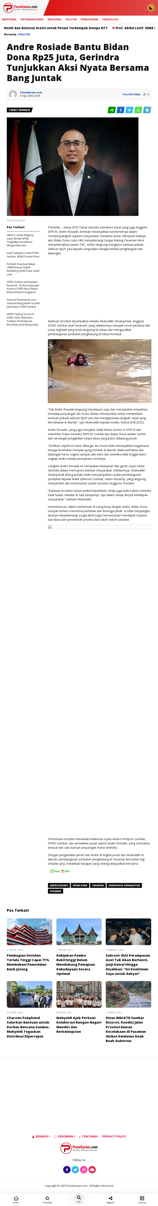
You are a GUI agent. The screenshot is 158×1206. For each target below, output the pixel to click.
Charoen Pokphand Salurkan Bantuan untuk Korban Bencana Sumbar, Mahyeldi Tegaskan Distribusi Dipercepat (28, 1027)
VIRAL (137, 94)
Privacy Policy (114, 1136)
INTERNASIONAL (32, 19)
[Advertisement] (99, 287)
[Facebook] (66, 1170)
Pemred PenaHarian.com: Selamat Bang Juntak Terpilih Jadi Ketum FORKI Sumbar (23, 303)
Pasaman (55, 891)
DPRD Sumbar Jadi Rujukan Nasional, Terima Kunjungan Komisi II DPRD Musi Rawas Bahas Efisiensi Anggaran (23, 287)
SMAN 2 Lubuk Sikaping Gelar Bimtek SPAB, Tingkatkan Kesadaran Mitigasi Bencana (20, 240)
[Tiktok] (91, 1170)
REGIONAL (55, 19)
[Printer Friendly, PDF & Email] (59, 873)
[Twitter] (75, 1170)
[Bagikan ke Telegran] (147, 110)
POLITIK (71, 19)
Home (16, 1202)
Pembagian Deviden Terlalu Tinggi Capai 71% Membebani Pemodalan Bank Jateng (28, 962)
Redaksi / (43, 1136)
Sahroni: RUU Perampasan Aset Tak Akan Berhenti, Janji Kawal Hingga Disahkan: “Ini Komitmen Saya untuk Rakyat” (128, 964)
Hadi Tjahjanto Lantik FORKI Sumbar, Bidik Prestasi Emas (23, 254)
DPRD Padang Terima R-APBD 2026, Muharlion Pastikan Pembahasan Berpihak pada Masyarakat (22, 319)
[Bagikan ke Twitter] (129, 110)
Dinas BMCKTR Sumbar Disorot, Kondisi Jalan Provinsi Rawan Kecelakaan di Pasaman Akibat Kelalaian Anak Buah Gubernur (126, 1029)
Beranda (10, 34)
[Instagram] (83, 1170)
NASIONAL (9, 19)
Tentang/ (90, 1136)
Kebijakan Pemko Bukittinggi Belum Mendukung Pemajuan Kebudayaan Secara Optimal (75, 964)
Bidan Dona (80, 885)
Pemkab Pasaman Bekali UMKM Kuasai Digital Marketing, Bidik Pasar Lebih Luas (23, 269)
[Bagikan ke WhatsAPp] (138, 110)
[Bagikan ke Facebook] (120, 110)
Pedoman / (66, 1136)
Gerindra (98, 885)
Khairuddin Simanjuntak (124, 885)
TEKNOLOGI (110, 19)
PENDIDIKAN (89, 19)
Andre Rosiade (59, 885)
